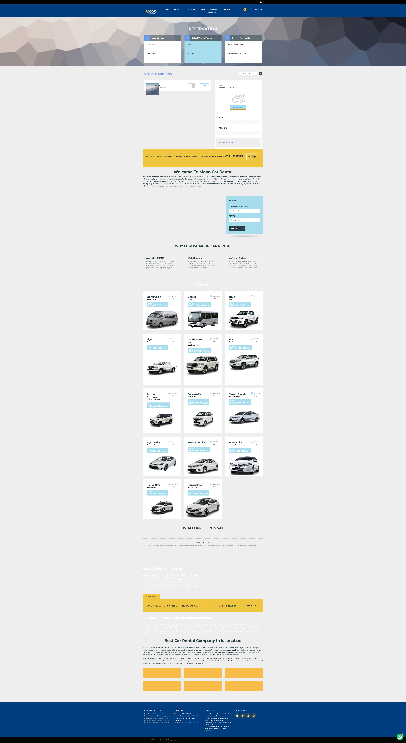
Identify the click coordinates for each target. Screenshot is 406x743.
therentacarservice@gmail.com (189, 722)
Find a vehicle (236, 228)
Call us (254, 156)
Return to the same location (239, 207)
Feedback (251, 605)
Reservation (189, 9)
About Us (212, 13)
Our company (151, 596)
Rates (176, 9)
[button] (400, 737)
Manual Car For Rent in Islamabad (154, 624)
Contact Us (227, 9)
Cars (203, 9)
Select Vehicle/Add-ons (202, 38)
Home (167, 9)
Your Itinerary (158, 38)
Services (213, 9)
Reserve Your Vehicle (242, 38)
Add (204, 86)
